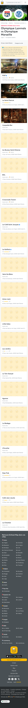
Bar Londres (19, 599)
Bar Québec (19, 637)
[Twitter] (18, 679)
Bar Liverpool (19, 597)
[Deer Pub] (14, 463)
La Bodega (6, 423)
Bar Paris (4, 565)
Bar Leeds (4, 599)
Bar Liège (4, 578)
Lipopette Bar (7, 125)
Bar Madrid (4, 613)
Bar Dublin (4, 585)
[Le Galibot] (14, 240)
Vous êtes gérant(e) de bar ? (14, 659)
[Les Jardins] (14, 339)
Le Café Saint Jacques (10, 225)
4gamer (5, 398)
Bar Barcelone (5, 608)
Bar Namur (18, 576)
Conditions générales (15, 689)
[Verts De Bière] (14, 265)
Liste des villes (14, 673)
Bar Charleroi (19, 573)
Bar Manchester (6, 602)
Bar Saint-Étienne (20, 560)
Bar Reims (18, 555)
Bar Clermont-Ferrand (7, 550)
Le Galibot (6, 249)
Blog (14, 668)
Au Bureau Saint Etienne (11, 150)
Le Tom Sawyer (7, 374)
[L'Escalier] (14, 439)
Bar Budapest (5, 622)
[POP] (14, 66)
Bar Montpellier (6, 555)
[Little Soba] (14, 314)
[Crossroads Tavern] (14, 190)
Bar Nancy (4, 557)
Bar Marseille (19, 552)
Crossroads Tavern (9, 200)
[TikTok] (15, 679)
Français (5, 701)
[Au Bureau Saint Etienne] (14, 140)
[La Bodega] (14, 414)
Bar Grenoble (19, 542)
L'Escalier (5, 448)
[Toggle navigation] (25, 2)
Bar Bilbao (4, 611)
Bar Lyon (18, 550)
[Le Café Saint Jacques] (14, 215)
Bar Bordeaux (5, 547)
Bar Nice (4, 562)
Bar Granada (19, 608)
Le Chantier (6, 523)
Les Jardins (6, 349)
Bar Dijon (4, 552)
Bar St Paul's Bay (6, 630)
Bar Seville (4, 616)
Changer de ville (19, 43)
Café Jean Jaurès (8, 498)
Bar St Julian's (19, 628)
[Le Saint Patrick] (14, 91)
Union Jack (6, 299)
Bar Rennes (19, 557)
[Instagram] (12, 679)
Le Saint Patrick (8, 100)
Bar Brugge (5, 573)
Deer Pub (5, 473)
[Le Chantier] (14, 513)
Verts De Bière (7, 274)
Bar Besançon (5, 545)
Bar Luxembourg (20, 643)
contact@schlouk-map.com (17, 694)
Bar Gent (4, 576)
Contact (14, 663)
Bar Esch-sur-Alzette (7, 643)
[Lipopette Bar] (14, 116)
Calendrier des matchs (14, 676)
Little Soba (6, 324)
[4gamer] (14, 389)
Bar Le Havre (19, 545)
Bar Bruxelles (19, 571)
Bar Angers (4, 542)
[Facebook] (9, 679)
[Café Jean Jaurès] (14, 488)
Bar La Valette (5, 628)
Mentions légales (5, 689)
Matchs (11, 23)
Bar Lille (18, 547)
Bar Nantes (4, 560)
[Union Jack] (14, 289)
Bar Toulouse (19, 565)
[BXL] (14, 165)
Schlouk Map (4, 23)
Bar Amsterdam (6, 591)
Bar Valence (19, 613)
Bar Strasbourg (20, 562)
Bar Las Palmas (20, 611)
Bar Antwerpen (5, 571)
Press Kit (14, 670)
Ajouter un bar (14, 665)
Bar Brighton (5, 597)
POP (4, 75)
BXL (3, 175)
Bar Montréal (5, 637)
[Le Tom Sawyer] (14, 364)
